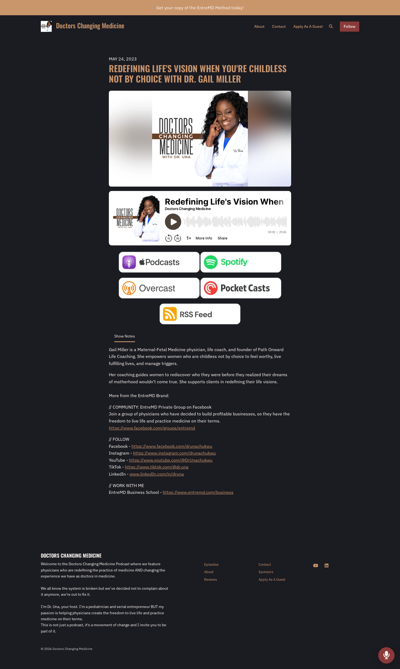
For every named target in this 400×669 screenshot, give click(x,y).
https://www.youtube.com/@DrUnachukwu (171, 460)
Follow (349, 26)
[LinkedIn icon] (326, 565)
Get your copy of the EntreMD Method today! (200, 7)
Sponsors (266, 572)
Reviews (210, 579)
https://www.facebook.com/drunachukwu (171, 446)
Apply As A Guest (308, 26)
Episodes (211, 564)
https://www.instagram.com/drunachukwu (174, 453)
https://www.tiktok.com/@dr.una (157, 467)
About (259, 26)
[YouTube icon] (315, 565)
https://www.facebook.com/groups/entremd (152, 428)
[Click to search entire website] (331, 27)
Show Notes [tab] (124, 336)
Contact (279, 26)
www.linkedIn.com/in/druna (157, 474)
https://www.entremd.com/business (198, 492)
